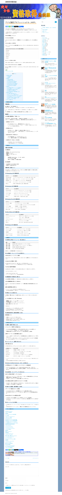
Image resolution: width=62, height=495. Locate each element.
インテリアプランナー (9, 426)
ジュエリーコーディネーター (10, 445)
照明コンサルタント (8, 431)
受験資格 (9, 76)
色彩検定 (6, 413)
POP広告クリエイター (9, 411)
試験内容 (7, 78)
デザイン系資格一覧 (9, 99)
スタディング (44, 30)
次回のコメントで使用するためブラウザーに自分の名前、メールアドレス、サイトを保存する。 (20, 485)
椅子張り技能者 (7, 444)
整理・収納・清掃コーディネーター (11, 435)
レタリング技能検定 (8, 412)
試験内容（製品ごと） (11, 80)
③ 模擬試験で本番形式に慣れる (12, 89)
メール (6, 480)
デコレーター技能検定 (9, 447)
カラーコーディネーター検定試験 (10, 414)
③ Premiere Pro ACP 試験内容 (12, 83)
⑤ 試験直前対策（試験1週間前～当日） (13, 91)
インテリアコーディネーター (10, 428)
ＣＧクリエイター (35, 458)
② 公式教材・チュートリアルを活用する (13, 88)
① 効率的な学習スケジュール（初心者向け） (14, 87)
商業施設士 (7, 432)
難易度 (8, 77)
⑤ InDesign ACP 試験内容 (11, 85)
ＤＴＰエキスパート (8, 418)
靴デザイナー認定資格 (9, 443)
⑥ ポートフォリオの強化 (11, 98)
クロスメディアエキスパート (10, 416)
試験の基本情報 (10, 79)
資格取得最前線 (11, 2)
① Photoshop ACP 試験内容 (12, 81)
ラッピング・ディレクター (9, 441)
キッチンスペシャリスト (9, 427)
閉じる (15, 73)
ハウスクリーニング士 (9, 434)
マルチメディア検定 (8, 417)
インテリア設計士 (8, 429)
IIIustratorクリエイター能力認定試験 (11, 419)
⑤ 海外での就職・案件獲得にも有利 (13, 97)
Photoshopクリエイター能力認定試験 (11, 420)
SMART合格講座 (44, 29)
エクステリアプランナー (9, 433)
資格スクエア (44, 31)
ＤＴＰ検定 (7, 415)
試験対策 (7, 86)
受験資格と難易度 (9, 75)
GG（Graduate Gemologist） (10, 446)
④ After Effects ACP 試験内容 (12, 84)
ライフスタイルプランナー (9, 436)
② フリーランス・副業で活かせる (12, 94)
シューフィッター (8, 442)
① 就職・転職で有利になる (11, 93)
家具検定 (6, 430)
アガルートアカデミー (45, 32)
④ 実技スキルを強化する (11, 90)
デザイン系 (6, 24)
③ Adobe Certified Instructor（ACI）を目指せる (14, 95)
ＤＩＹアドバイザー (8, 437)
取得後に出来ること (9, 92)
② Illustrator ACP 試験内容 (11, 82)
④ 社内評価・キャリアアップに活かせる (13, 96)
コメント (7, 466)
